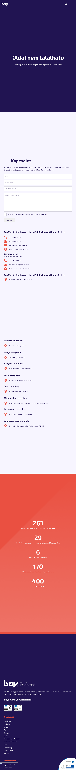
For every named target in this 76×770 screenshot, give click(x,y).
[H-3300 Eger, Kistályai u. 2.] (6, 391)
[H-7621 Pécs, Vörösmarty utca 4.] (6, 380)
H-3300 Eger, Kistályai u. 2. (18, 391)
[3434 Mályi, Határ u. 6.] (6, 357)
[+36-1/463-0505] (6, 241)
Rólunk (6, 745)
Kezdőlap (7, 721)
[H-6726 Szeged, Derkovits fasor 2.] (6, 368)
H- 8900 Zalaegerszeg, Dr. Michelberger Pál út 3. (26, 426)
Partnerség (8, 748)
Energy (6, 733)
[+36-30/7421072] (6, 260)
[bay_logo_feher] (5, 4)
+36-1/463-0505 (15, 241)
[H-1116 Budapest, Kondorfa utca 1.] (6, 279)
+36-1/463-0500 (15, 237)
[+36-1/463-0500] (6, 237)
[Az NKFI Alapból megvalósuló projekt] (9, 766)
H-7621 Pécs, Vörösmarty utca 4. (20, 380)
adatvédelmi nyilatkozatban (28, 214)
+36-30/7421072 (15, 261)
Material (7, 724)
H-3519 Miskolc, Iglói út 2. (18, 346)
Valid (6, 736)
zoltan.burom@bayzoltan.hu (19, 265)
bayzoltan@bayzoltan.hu (18, 245)
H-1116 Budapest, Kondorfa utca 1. (21, 279)
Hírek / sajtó (8, 751)
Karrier (6, 753)
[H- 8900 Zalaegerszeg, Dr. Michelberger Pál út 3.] (6, 425)
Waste (6, 727)
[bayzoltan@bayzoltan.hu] (6, 245)
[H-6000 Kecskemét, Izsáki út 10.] (6, 414)
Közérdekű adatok (10, 742)
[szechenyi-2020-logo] (67, 764)
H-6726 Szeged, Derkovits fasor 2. (21, 368)
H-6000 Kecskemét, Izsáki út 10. (20, 414)
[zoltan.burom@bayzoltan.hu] (6, 264)
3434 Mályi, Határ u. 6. (17, 358)
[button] (65, 3)
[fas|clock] (6, 249)
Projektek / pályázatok (12, 739)
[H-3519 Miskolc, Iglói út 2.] (6, 345)
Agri (5, 730)
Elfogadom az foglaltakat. (27, 214)
